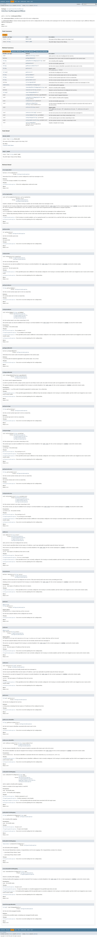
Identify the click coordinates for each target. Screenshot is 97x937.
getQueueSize (29, 63)
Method (19, 5)
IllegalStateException (22, 199)
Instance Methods (17, 51)
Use (16, 1)
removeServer (29, 89)
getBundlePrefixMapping (32, 60)
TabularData (6, 84)
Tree (19, 1)
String (8, 39)
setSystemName (29, 115)
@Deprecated (6, 604)
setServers (28, 112)
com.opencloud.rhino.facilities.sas (14, 9)
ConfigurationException (23, 174)
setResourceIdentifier (32, 103)
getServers (28, 72)
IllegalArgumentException (20, 315)
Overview (2, 1)
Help (32, 1)
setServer (28, 107)
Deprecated (23, 1)
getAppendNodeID (30, 58)
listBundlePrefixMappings (32, 84)
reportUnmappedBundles (32, 92)
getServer (28, 68)
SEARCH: (78, 4)
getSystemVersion (30, 79)
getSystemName (29, 74)
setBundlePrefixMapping (32, 97)
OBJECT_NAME (29, 41)
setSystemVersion (30, 120)
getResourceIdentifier (32, 65)
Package (8, 1)
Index (28, 1)
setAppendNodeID (30, 94)
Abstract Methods (29, 51)
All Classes (3, 3)
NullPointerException (19, 313)
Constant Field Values (8, 145)
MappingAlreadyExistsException (27, 780)
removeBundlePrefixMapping (33, 87)
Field (10, 5)
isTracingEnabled (30, 82)
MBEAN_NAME (28, 39)
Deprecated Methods (42, 51)
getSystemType (29, 77)
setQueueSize (29, 100)
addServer (28, 55)
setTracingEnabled (30, 122)
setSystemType (29, 117)
